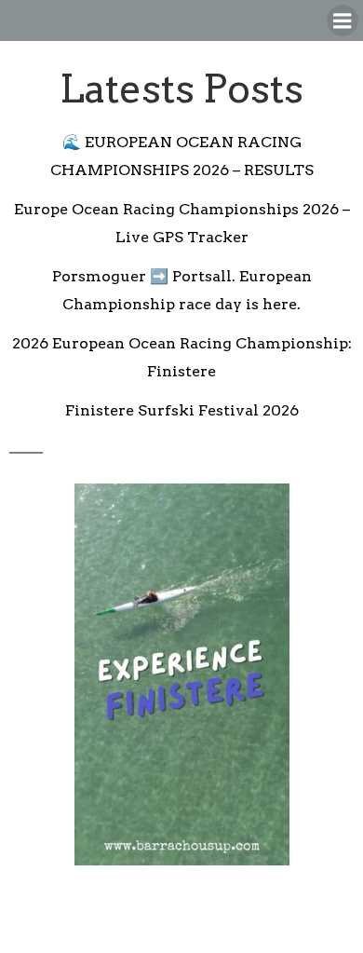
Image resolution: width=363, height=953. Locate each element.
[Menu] (342, 20)
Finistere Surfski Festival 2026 (182, 410)
